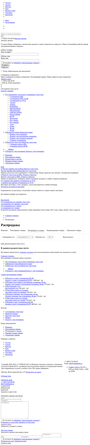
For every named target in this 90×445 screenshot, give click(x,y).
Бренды (8, 7)
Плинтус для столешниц (34, 271)
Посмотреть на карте (33, 372)
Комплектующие (26, 264)
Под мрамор (14, 122)
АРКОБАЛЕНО (16, 112)
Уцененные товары (12, 163)
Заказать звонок (20, 38)
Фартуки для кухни (29, 266)
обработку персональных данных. (26, 63)
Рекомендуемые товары (14, 161)
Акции (7, 5)
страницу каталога (27, 252)
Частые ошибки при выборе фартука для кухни (18, 171)
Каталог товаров (7, 91)
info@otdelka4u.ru (75, 363)
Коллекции (5, 200)
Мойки (10, 269)
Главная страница (7, 256)
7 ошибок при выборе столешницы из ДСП (17, 183)
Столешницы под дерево (10, 208)
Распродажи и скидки (13, 159)
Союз (12, 124)
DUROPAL (14, 106)
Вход (7, 20)
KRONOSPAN (15, 108)
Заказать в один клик (26, 422)
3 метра (12, 102)
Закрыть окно (6, 79)
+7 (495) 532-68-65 (8, 382)
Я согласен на (21, 63)
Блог (7, 9)
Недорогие (14, 118)
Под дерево (14, 120)
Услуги (8, 3)
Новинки (8, 155)
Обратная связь (6, 380)
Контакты (9, 15)
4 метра (12, 104)
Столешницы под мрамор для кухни (14, 204)
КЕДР (12, 116)
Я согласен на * (21, 420)
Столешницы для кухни (34, 262)
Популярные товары (13, 157)
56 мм (12, 130)
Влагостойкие (15, 114)
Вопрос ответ (10, 11)
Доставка (8, 13)
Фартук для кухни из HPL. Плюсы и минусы (18, 177)
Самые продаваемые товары (11, 275)
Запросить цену (20, 441)
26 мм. (12, 126)
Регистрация (10, 22)
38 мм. (12, 128)
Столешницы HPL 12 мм (19, 98)
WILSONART (15, 110)
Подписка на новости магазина (12, 187)
